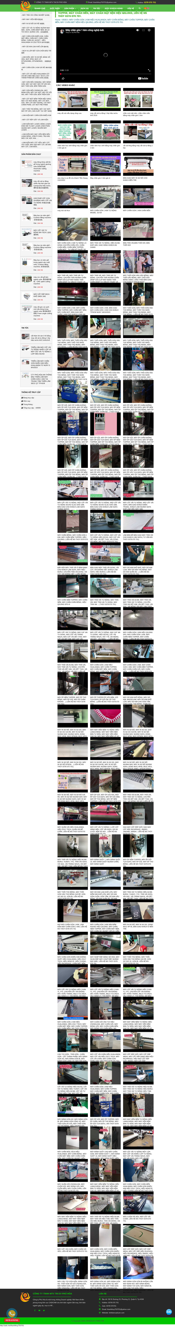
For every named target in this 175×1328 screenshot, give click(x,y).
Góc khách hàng (114, 8)
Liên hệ (130, 8)
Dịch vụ (84, 8)
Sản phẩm (69, 8)
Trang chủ (39, 8)
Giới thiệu (55, 8)
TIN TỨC (96, 8)
